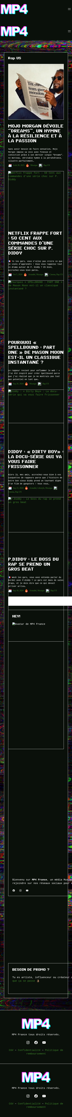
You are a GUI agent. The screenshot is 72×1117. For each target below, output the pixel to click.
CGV (11, 1050)
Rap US (47, 165)
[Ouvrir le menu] (69, 9)
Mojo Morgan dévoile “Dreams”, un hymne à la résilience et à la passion (36, 133)
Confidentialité (29, 1050)
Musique (34, 165)
